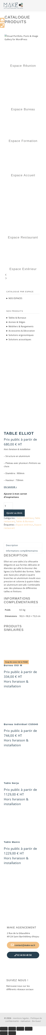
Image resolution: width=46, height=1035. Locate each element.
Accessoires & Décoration (22, 330)
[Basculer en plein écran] (12, 1029)
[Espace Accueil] (23, 147)
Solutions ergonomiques (21, 335)
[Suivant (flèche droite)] (12, 1033)
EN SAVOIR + (10, 487)
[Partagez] (20, 1029)
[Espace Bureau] (23, 71)
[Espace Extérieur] (23, 243)
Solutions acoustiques (20, 339)
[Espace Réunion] (23, 42)
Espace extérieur (24, 524)
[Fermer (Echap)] (28, 1029)
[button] (23, 275)
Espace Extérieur (23, 269)
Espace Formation (23, 141)
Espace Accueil (23, 175)
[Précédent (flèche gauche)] (4, 1033)
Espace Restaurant (23, 237)
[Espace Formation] (23, 115)
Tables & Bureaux (25, 521)
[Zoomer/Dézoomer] (4, 1029)
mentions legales (21, 1018)
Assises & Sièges (17, 322)
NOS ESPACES (15, 298)
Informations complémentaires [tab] (22, 550)
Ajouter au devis (14, 513)
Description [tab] (12, 545)
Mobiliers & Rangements (21, 326)
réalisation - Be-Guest (30, 1021)
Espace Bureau (23, 109)
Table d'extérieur (25, 518)
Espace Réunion (23, 65)
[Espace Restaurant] (23, 181)
